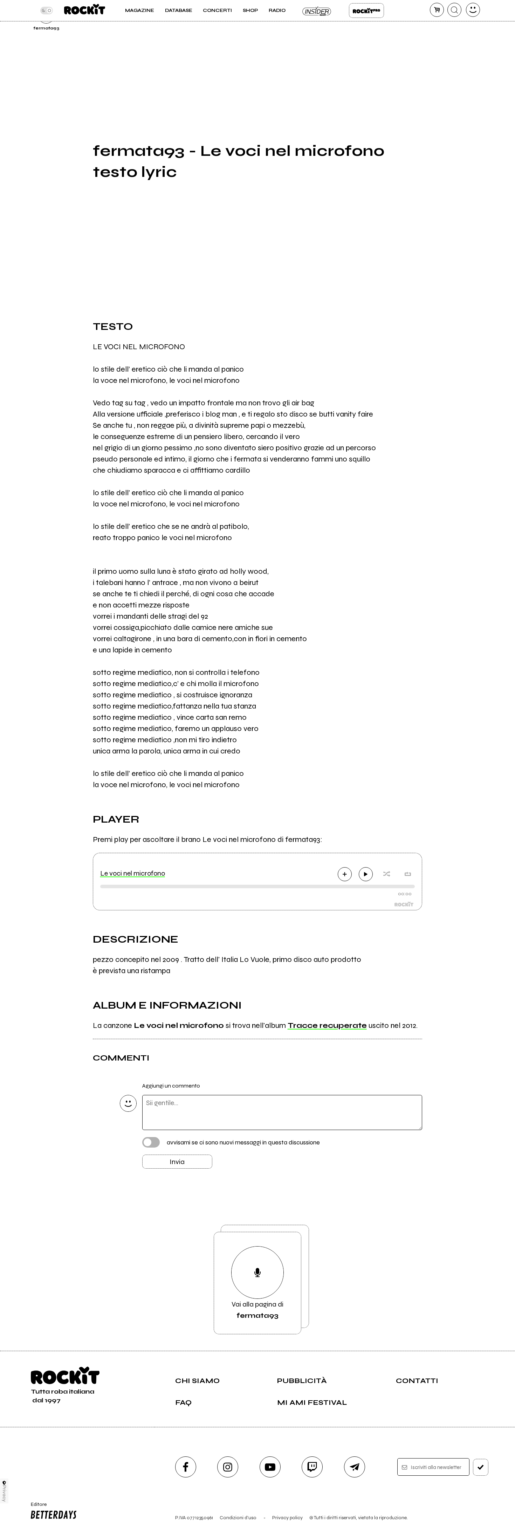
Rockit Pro (366, 10)
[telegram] (354, 1466)
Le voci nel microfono (132, 873)
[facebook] (185, 1466)
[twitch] (312, 1466)
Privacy (4, 1493)
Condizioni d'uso (238, 1518)
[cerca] (454, 10)
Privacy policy (287, 1518)
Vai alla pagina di (257, 1310)
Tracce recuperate (327, 1025)
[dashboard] (473, 10)
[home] (84, 10)
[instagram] (227, 1466)
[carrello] (437, 10)
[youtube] (270, 1466)
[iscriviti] (480, 1467)
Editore (36, 1507)
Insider (317, 11)
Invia (177, 1161)
